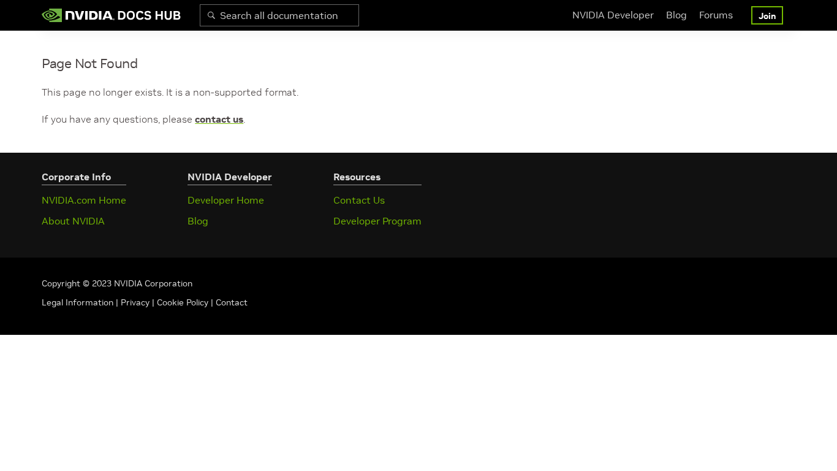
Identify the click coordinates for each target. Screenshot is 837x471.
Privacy (136, 302)
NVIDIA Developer (613, 15)
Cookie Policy (182, 302)
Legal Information (77, 302)
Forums (716, 15)
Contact (232, 302)
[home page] (111, 15)
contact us (219, 119)
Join (767, 15)
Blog (676, 15)
